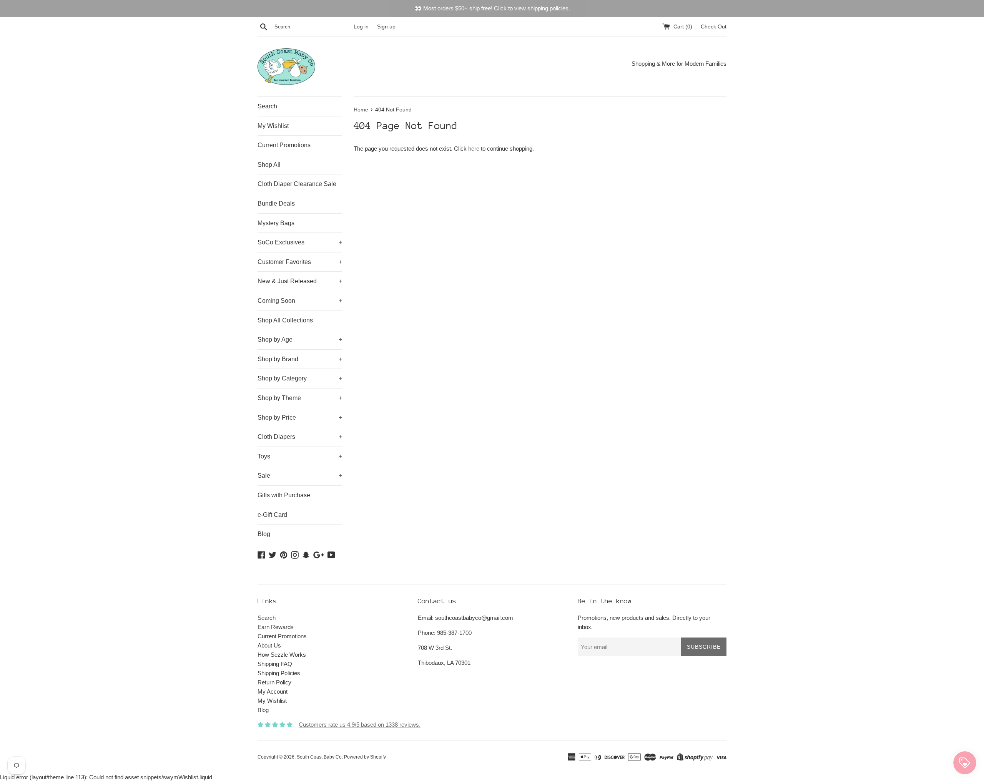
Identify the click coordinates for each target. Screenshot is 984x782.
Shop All (269, 164)
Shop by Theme (300, 398)
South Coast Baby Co (319, 757)
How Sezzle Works (282, 654)
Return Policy (274, 682)
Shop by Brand (300, 359)
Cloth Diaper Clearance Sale (297, 184)
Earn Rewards (276, 627)
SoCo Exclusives (300, 242)
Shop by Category (300, 378)
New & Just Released (300, 281)
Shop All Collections (285, 320)
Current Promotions (284, 145)
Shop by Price (300, 417)
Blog (264, 534)
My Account (273, 691)
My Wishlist (273, 126)
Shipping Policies (279, 673)
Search (267, 106)
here (473, 148)
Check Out (713, 27)
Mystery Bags (276, 223)
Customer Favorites (300, 262)
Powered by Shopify (365, 757)
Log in (361, 27)
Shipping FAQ (275, 664)
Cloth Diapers (300, 436)
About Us (269, 645)
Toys (300, 456)
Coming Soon (300, 300)
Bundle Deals (276, 203)
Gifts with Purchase (284, 495)
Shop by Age (300, 339)
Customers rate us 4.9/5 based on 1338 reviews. (360, 724)
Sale (300, 475)
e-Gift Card (272, 514)
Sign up (386, 27)
